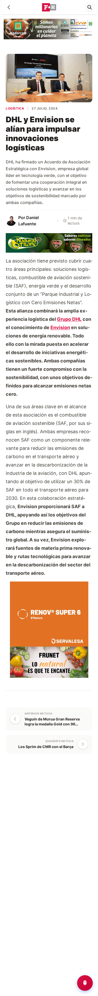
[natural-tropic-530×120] (49, 242)
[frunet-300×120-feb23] (49, 662)
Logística (15, 108)
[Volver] (9, 7)
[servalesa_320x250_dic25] (49, 613)
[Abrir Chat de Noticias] (85, 983)
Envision (60, 327)
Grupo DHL (69, 319)
